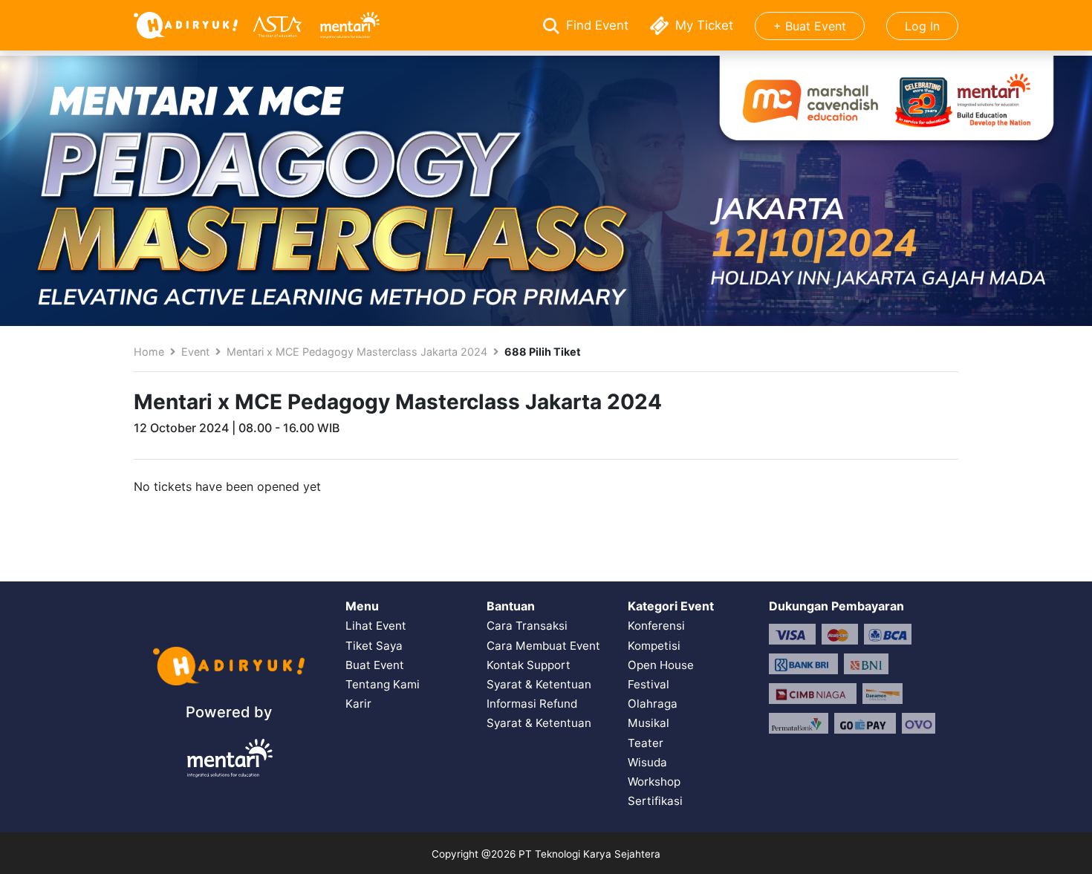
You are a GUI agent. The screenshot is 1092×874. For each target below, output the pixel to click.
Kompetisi (654, 646)
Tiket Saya (374, 646)
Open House (661, 665)
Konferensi (656, 626)
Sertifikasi (655, 801)
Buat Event (374, 665)
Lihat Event (375, 626)
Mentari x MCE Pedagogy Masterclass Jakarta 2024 (357, 351)
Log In (922, 26)
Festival (648, 684)
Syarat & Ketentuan (539, 684)
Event (195, 351)
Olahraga (652, 704)
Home (149, 351)
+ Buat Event (809, 26)
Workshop (654, 781)
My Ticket (704, 25)
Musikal (648, 723)
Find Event (597, 25)
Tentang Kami (382, 684)
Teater (645, 743)
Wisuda (647, 762)
